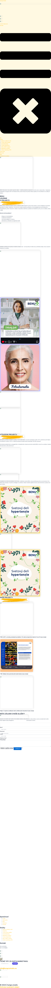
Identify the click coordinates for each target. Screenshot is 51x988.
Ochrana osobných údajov (9, 987)
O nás (4, 918)
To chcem (15, 963)
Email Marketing (6, 933)
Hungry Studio (3, 0)
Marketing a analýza (7, 935)
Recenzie (5, 923)
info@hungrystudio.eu (8, 968)
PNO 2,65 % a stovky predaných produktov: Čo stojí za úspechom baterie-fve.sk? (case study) (23, 637)
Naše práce (5, 920)
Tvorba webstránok (7, 937)
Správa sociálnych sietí (7, 929)
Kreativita (5, 930)
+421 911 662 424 (4, 944)
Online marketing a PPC (8, 940)
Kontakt (4, 924)
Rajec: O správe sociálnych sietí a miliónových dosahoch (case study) (17, 710)
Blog (4, 921)
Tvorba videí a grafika (7, 932)
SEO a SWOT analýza (7, 938)
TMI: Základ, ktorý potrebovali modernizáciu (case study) (14, 674)
